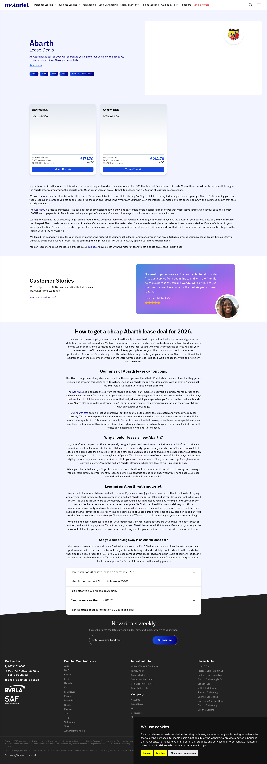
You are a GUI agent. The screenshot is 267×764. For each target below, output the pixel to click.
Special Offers (201, 5)
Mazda (67, 696)
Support (186, 5)
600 (64, 74)
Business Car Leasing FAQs (210, 675)
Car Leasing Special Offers (210, 701)
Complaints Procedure (142, 680)
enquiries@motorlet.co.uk (23, 680)
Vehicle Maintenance (208, 688)
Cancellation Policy (140, 688)
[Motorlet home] (17, 5)
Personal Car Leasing (208, 692)
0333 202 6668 (16, 666)
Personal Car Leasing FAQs (210, 671)
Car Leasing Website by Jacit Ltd (20, 755)
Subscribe (165, 640)
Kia (65, 688)
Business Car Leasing (208, 697)
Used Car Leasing (108, 5)
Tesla (66, 718)
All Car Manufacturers (74, 731)
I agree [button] (146, 753)
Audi (66, 666)
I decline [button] (160, 753)
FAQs (133, 709)
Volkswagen (70, 722)
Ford (66, 679)
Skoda (67, 714)
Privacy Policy (137, 671)
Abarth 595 (49, 196)
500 (34, 74)
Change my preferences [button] (183, 753)
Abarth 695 (40, 210)
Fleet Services (151, 5)
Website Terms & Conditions (144, 667)
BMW (67, 670)
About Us (135, 700)
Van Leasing (89, 5)
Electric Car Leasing (207, 705)
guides (91, 247)
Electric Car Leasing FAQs (210, 680)
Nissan (67, 705)
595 (44, 74)
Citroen (68, 675)
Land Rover (69, 692)
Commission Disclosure (142, 684)
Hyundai (68, 683)
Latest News (137, 704)
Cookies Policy (138, 675)
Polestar (68, 709)
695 (54, 74)
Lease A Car (203, 667)
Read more (36, 65)
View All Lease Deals (82, 74)
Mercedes (69, 701)
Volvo (67, 727)
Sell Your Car (204, 684)
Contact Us (136, 713)
